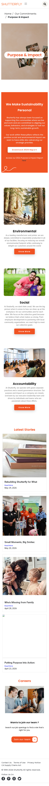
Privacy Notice (34, 762)
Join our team (22, 739)
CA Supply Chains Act (11, 765)
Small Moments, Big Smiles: (20, 542)
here (24, 160)
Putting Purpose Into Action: (20, 662)
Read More (9, 485)
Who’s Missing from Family (19, 602)
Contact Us (7, 762)
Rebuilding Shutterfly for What (21, 481)
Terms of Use (19, 762)
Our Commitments (25, 13)
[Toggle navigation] (25, 4)
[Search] (45, 4)
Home (8, 13)
